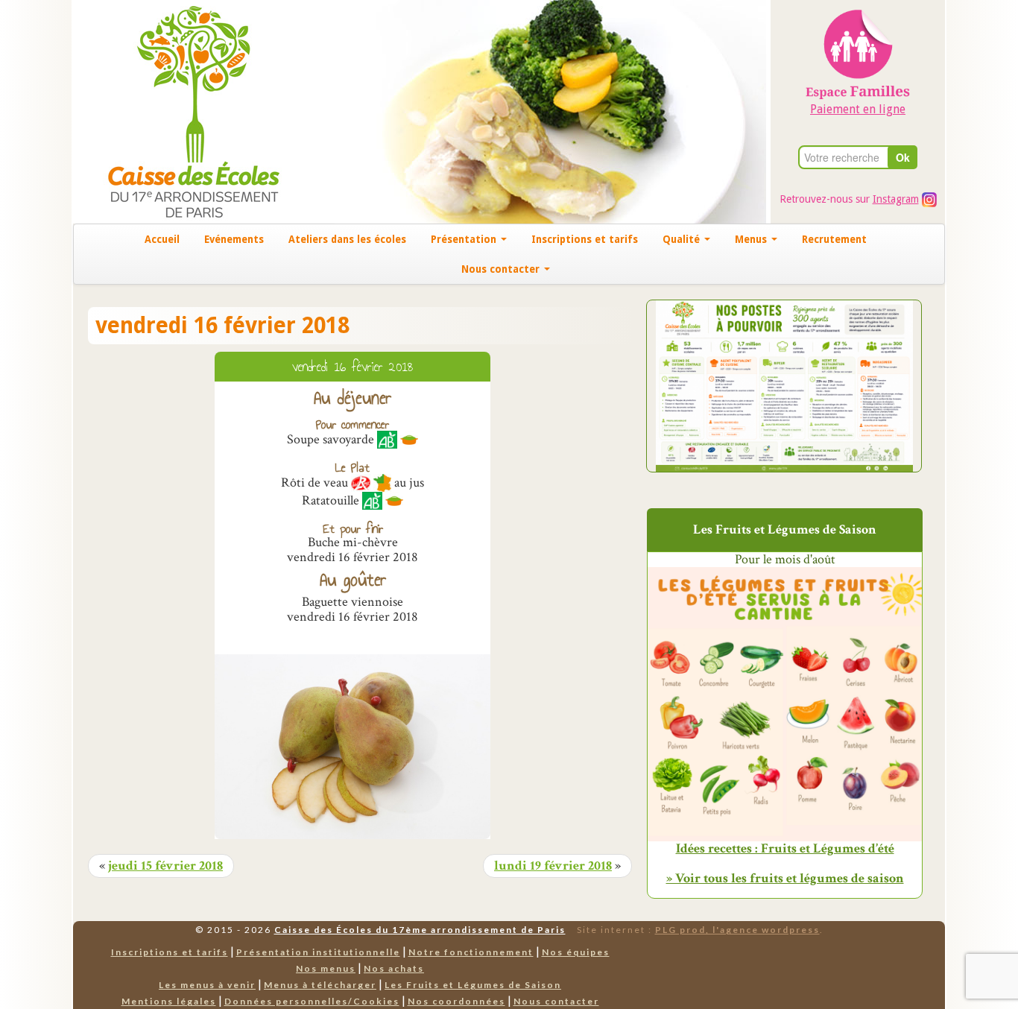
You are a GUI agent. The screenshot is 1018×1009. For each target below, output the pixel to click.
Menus (752, 239)
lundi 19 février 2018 (553, 865)
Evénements (234, 239)
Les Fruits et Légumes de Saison (473, 984)
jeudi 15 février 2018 (165, 865)
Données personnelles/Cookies (311, 1001)
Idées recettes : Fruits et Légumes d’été (785, 848)
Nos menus (325, 968)
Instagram (896, 199)
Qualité (683, 239)
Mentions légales (168, 1001)
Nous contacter (502, 269)
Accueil (162, 239)
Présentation (465, 239)
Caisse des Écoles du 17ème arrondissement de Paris (420, 929)
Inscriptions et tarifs (584, 239)
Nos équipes (576, 952)
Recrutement (834, 239)
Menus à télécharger (320, 984)
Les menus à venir (207, 984)
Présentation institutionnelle (318, 952)
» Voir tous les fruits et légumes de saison (785, 878)
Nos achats (394, 968)
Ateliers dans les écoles (347, 239)
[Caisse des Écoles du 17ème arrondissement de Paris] (178, 110)
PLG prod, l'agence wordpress (737, 929)
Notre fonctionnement (471, 952)
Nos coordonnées (456, 1001)
